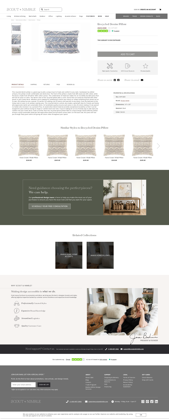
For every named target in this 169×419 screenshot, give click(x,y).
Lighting (59, 16)
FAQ (105, 384)
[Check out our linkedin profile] (156, 402)
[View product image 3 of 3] (16, 50)
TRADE (134, 16)
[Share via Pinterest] (115, 80)
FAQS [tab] (58, 84)
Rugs (81, 16)
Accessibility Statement (127, 386)
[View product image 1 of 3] (16, 28)
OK (141, 415)
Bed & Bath (32, 16)
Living (9, 16)
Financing (107, 387)
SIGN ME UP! (44, 385)
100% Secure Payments (127, 71)
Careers (88, 382)
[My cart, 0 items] (160, 10)
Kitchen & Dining (19, 16)
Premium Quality (145, 71)
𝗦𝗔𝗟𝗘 (107, 16)
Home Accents (31, 20)
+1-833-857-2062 (113, 349)
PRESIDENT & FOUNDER (149, 340)
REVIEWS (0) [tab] (70, 84)
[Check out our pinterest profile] (147, 402)
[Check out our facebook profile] (151, 402)
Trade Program (91, 385)
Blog (87, 380)
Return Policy (128, 382)
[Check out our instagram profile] (142, 402)
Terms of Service (129, 377)
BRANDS (126, 16)
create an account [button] (148, 9)
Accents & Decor (70, 16)
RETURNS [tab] (47, 84)
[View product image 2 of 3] (16, 39)
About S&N (89, 377)
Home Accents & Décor (21, 20)
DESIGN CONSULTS (146, 16)
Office (51, 16)
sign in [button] (136, 9)
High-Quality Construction (110, 71)
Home (12, 20)
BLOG (158, 16)
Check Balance (147, 377)
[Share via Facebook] (118, 80)
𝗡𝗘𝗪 (100, 16)
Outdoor (42, 16)
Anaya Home (102, 28)
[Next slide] (158, 146)
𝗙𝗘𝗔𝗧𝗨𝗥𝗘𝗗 (90, 16)
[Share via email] (142, 80)
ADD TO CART (128, 54)
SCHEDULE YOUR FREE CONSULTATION (50, 206)
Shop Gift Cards (147, 380)
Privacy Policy (128, 380)
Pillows (38, 20)
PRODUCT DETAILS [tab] (18, 84)
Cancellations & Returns (110, 381)
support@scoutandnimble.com (133, 349)
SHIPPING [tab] (34, 84)
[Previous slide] (11, 146)
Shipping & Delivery (111, 377)
